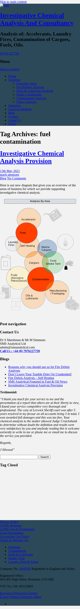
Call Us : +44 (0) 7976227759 (20, 351)
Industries (14, 105)
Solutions (14, 80)
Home (12, 76)
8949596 (25, 568)
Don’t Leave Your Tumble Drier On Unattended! (40, 374)
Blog (11, 113)
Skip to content (9, 69)
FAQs (12, 124)
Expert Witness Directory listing (20, 597)
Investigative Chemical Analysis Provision (32, 157)
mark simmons (9, 174)
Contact (13, 116)
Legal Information (11, 533)
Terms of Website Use (14, 540)
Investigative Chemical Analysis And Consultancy (37, 19)
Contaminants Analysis (31, 98)
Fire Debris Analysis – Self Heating (31, 378)
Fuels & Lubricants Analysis (34, 91)
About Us (14, 120)
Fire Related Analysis (30, 87)
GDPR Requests (11, 525)
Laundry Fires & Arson (23, 562)
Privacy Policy (9, 522)
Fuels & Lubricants (20, 554)
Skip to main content (13, 1)
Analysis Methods (20, 109)
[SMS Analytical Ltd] (4, 5)
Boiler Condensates (29, 94)
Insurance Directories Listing (18, 593)
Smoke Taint (16, 558)
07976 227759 (9, 53)
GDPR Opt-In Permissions (17, 529)
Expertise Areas (26, 83)
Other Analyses (26, 102)
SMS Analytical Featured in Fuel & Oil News (37, 381)
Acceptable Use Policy (15, 536)
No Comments (16, 178)
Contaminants (17, 551)
